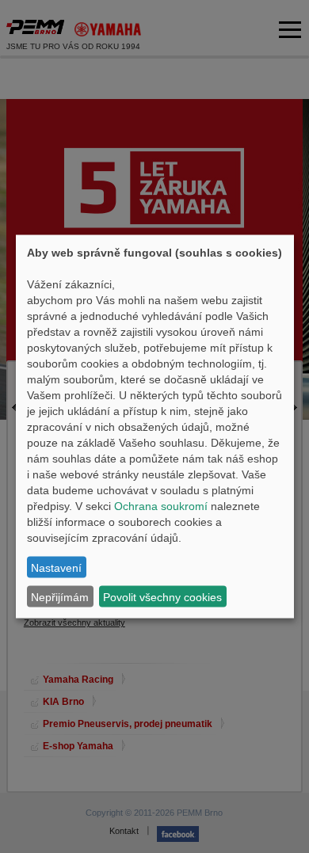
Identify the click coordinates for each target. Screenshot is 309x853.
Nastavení (56, 567)
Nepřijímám (60, 596)
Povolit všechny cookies (162, 596)
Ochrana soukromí (161, 506)
